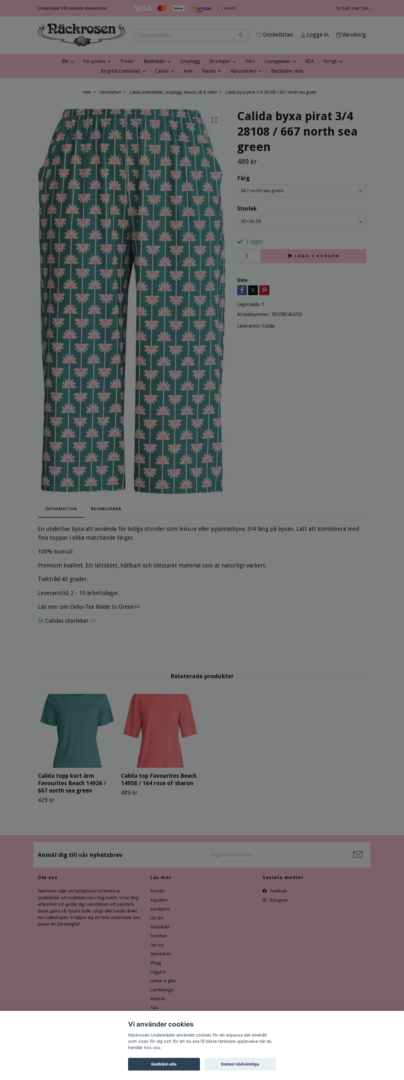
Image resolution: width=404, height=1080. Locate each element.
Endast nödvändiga (240, 1064)
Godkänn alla (164, 1064)
